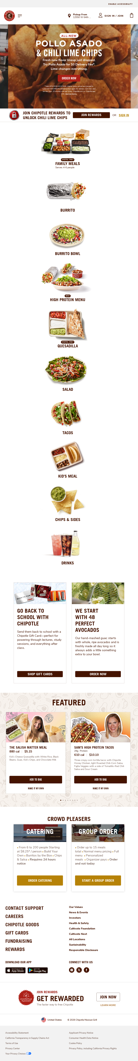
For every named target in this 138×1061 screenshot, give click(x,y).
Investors (75, 918)
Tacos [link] (67, 432)
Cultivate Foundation (82, 928)
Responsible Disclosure (83, 950)
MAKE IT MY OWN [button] (36, 788)
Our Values (76, 907)
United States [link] (54, 1019)
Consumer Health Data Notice (83, 1038)
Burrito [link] (67, 210)
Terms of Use (11, 1043)
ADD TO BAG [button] (36, 779)
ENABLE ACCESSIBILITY (120, 4)
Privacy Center (12, 1048)
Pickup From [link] (80, 14)
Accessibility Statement (17, 1032)
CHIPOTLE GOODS (22, 924)
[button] (60, 800)
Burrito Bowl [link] (67, 253)
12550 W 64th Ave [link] (82, 17)
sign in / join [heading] (114, 15)
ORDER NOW (69, 78)
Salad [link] (67, 389)
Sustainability (77, 945)
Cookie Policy (75, 1043)
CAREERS (14, 916)
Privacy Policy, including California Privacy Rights (93, 1048)
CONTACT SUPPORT (24, 908)
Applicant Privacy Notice (81, 1032)
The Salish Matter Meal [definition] (28, 747)
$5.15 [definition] (28, 751)
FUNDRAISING (18, 941)
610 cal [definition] (79, 755)
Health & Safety (79, 923)
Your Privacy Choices (15, 1053)
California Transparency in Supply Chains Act (27, 1038)
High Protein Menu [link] (67, 299)
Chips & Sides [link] (67, 519)
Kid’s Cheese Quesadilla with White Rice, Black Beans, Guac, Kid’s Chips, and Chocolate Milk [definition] (34, 758)
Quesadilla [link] (68, 346)
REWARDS (15, 949)
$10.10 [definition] (94, 755)
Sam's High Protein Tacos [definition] (94, 747)
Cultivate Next (78, 934)
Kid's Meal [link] (67, 476)
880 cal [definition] (14, 751)
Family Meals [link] (67, 163)
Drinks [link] (67, 563)
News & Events (78, 912)
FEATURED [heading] (69, 702)
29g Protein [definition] (81, 750)
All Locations (77, 939)
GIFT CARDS (17, 933)
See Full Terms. (71, 94)
